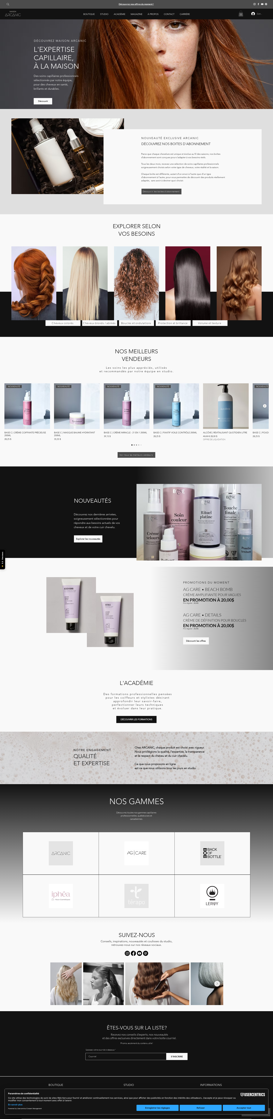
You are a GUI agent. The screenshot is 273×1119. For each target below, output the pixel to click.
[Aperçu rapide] (226, 406)
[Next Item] (217, 984)
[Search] (8, 4)
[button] (89, 14)
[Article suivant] (264, 406)
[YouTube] (262, 4)
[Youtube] (139, 953)
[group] (136, 412)
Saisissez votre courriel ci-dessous (100, 1050)
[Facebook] (258, 4)
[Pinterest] (266, 4)
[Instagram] (254, 4)
